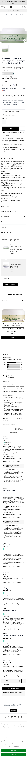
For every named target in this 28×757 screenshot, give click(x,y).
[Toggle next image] (26, 30)
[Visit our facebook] (5, 716)
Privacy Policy (15, 744)
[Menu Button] (1, 7)
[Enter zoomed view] (24, 40)
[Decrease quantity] (4, 122)
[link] (22, 7)
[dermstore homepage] (13, 7)
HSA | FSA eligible (8, 85)
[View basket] (25, 7)
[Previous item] (2, 320)
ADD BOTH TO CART (10, 284)
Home (3, 14)
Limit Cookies (13, 750)
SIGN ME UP (13, 710)
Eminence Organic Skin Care (17, 14)
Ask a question (13, 78)
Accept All (13, 754)
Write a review (5, 78)
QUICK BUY (13, 337)
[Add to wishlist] (22, 129)
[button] (13, 73)
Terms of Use (22, 744)
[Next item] (24, 320)
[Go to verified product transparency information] (8, 73)
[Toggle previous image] (1, 30)
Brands (7, 14)
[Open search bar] (4, 7)
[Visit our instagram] (12, 716)
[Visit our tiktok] (18, 716)
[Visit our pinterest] (21, 716)
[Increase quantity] (13, 122)
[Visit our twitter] (8, 716)
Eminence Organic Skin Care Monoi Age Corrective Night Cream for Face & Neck (13, 324)
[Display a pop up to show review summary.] (18, 331)
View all (23, 88)
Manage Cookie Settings (13, 746)
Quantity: (4, 118)
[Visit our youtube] (15, 716)
